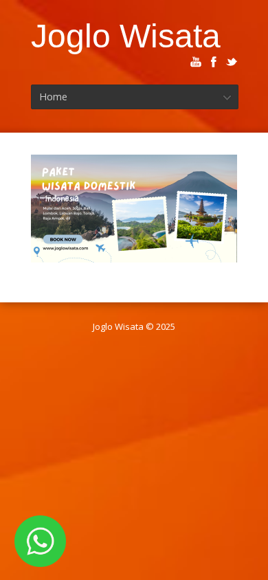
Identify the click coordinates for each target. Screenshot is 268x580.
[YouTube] (195, 61)
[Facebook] (213, 61)
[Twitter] (231, 61)
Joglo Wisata (126, 35)
